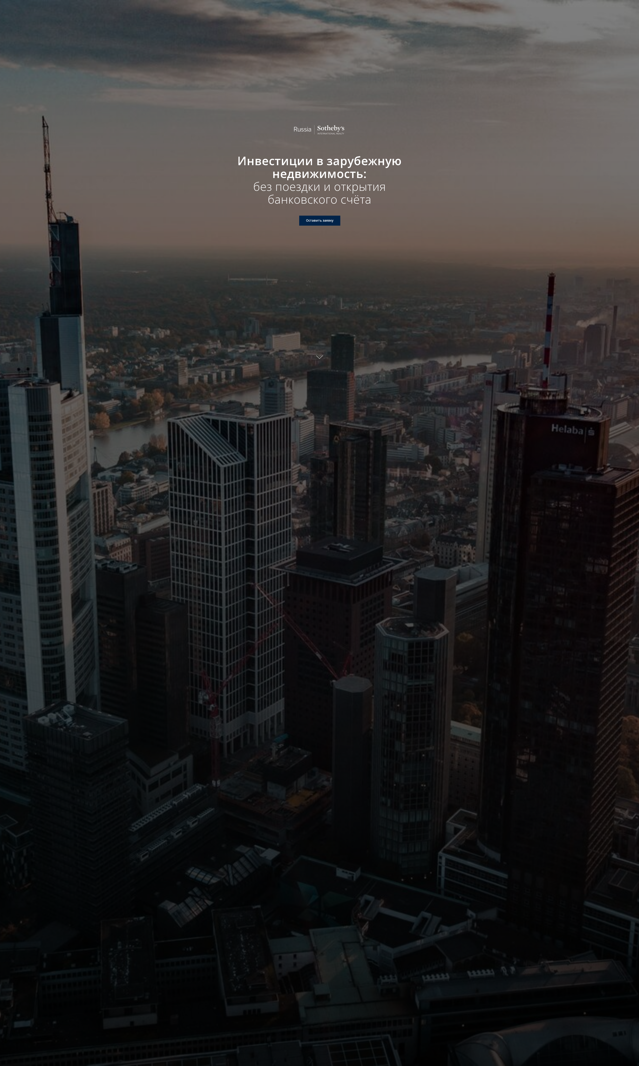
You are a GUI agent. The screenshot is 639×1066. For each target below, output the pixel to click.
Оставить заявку (319, 220)
